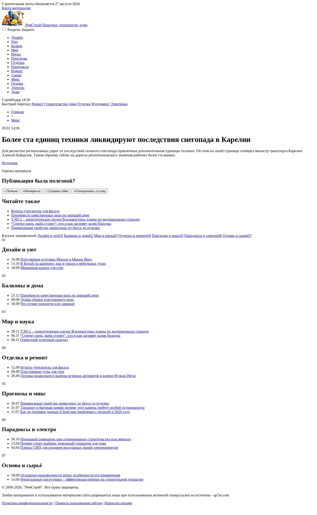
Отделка (17, 63)
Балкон (16, 46)
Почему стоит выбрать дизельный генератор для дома (63, 443)
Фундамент (100, 104)
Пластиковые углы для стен (42, 372)
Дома (15, 92)
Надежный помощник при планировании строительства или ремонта (75, 439)
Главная (17, 112)
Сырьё (16, 75)
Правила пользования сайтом (78, 503)
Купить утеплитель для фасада (35, 211)
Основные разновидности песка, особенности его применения (70, 475)
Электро (17, 88)
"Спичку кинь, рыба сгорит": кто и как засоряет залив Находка (61, 224)
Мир (14, 50)
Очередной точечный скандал (44, 340)
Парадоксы (20, 67)
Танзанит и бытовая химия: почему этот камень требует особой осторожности (82, 408)
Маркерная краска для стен (41, 268)
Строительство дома (60, 104)
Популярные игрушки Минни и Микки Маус (56, 259)
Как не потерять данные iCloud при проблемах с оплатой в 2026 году (75, 412)
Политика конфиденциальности (27, 503)
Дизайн (17, 37)
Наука (16, 54)
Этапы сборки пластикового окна (47, 300)
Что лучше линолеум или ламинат (47, 304)
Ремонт (17, 71)
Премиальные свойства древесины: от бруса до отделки (55, 228)
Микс (15, 79)
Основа (17, 83)
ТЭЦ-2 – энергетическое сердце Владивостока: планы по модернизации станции (75, 219)
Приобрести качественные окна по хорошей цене (50, 215)
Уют (14, 42)
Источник (10, 163)
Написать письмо (118, 503)
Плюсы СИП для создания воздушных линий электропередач (69, 447)
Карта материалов (16, 8)
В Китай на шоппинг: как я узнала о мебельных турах (63, 264)
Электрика (118, 104)
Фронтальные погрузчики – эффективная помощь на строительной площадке (81, 479)
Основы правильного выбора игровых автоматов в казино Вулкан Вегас (78, 376)
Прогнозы (19, 58)
